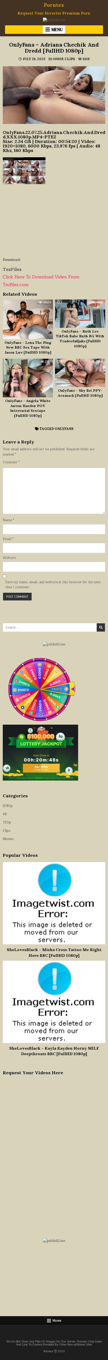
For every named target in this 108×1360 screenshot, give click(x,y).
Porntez (54, 5)
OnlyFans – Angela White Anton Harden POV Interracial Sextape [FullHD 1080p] (27, 408)
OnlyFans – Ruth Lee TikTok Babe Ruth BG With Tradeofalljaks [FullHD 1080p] (80, 338)
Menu (57, 30)
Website (9, 558)
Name (8, 520)
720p (7, 822)
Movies (8, 839)
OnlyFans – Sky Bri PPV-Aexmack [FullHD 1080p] (80, 393)
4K (5, 814)
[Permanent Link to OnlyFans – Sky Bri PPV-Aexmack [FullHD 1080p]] (80, 373)
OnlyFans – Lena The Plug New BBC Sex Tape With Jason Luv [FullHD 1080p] (28, 347)
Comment (11, 462)
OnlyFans (64, 429)
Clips (70, 59)
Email (8, 539)
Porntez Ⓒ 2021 (54, 1351)
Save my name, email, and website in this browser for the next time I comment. (53, 585)
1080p (58, 59)
